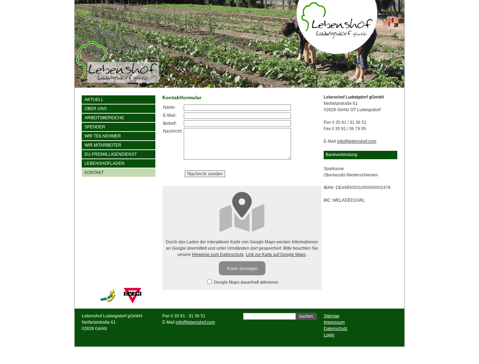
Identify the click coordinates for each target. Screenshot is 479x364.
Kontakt (94, 172)
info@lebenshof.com (356, 141)
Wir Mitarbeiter (103, 145)
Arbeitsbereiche (104, 117)
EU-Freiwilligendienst (111, 154)
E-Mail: (169, 115)
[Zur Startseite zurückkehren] (337, 37)
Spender (95, 126)
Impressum (334, 322)
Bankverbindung (341, 154)
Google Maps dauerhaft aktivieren (245, 282)
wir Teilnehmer (103, 136)
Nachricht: (172, 131)
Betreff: (169, 123)
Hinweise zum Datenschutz (218, 254)
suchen (306, 316)
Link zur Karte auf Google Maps (276, 254)
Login (329, 334)
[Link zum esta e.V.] (107, 301)
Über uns (96, 108)
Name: (169, 107)
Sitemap (331, 316)
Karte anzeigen (242, 268)
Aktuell (94, 99)
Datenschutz (336, 328)
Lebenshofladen (104, 163)
